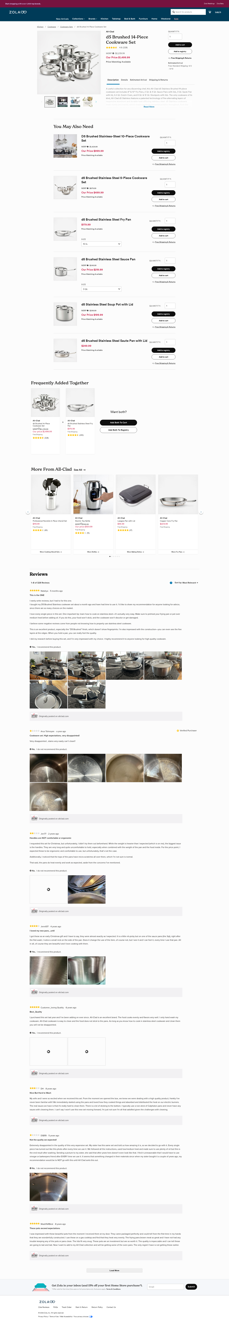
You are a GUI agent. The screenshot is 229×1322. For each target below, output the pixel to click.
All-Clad (110, 31)
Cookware (52, 27)
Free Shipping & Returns (181, 58)
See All (78, 469)
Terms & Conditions (113, 1289)
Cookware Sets (66, 27)
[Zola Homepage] (18, 12)
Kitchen (104, 18)
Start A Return (82, 1307)
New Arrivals (62, 19)
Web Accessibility (66, 1316)
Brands (92, 18)
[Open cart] (209, 12)
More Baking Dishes (134, 552)
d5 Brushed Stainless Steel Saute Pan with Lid (114, 341)
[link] (111, 47)
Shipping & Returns (158, 80)
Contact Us (111, 1307)
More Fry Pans (176, 552)
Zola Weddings (209, 4)
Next (96, 101)
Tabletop (116, 18)
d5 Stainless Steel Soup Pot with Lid (107, 304)
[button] (180, 44)
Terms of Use (54, 1316)
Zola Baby (220, 4)
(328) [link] (125, 47)
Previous (42, 101)
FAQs (55, 1307)
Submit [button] (191, 1286)
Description (113, 80)
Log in (218, 12)
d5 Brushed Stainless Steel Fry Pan (106, 219)
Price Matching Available (118, 62)
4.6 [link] (120, 47)
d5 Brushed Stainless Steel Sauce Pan (108, 259)
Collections (77, 18)
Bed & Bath (129, 18)
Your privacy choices (81, 1316)
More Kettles (92, 552)
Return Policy (97, 1307)
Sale (176, 19)
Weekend (165, 18)
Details (124, 80)
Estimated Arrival (138, 80)
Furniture (143, 18)
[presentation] (49, 666)
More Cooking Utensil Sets (50, 552)
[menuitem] (189, 582)
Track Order (67, 1307)
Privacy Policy (43, 1316)
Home (154, 18)
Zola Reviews (43, 1307)
